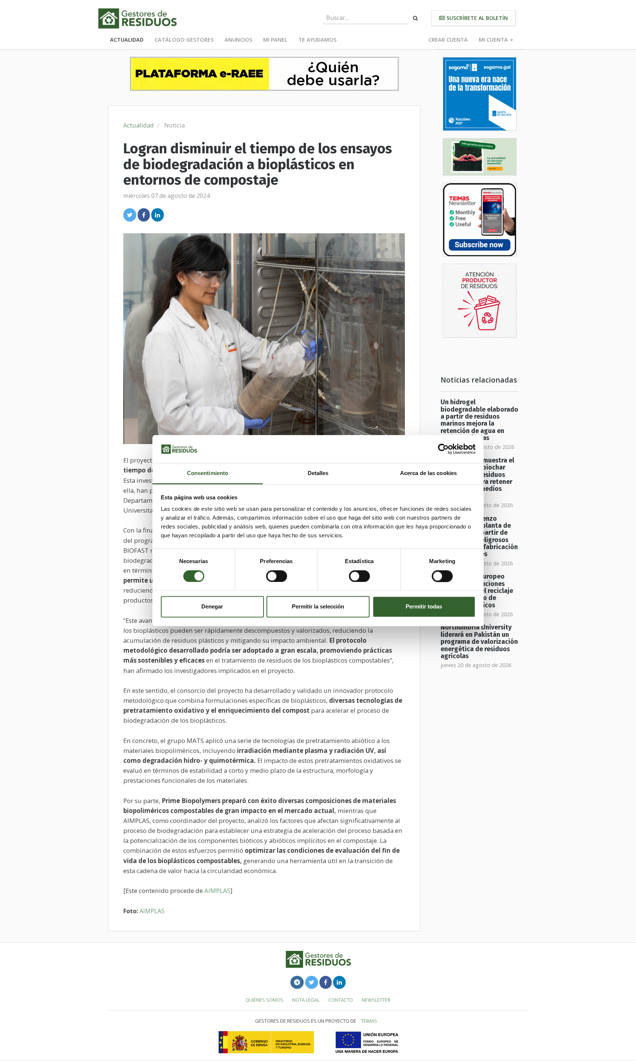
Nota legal (305, 1000)
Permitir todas (424, 607)
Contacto (340, 1000)
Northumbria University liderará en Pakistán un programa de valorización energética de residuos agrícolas (479, 642)
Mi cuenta (494, 39)
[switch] (276, 576)
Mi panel (275, 39)
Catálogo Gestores (184, 39)
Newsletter (376, 1000)
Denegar (212, 607)
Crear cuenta (448, 39)
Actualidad (127, 39)
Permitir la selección (318, 607)
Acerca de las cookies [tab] (428, 473)
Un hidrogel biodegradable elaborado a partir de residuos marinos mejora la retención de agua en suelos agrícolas (479, 420)
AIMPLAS (217, 890)
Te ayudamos (317, 39)
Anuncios (238, 39)
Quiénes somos (264, 1000)
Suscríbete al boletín (476, 17)
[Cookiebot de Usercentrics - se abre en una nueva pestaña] (443, 448)
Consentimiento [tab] (207, 473)
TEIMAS (369, 1021)
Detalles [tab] (318, 473)
